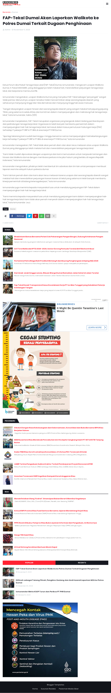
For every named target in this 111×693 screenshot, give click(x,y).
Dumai (15, 12)
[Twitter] (29, 216)
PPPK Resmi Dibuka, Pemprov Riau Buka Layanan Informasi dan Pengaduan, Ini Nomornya (55, 523)
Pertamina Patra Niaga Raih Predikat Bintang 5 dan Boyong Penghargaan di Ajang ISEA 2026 (56, 261)
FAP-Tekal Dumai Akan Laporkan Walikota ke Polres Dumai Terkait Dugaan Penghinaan (57, 569)
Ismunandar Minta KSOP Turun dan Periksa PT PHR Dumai (43, 591)
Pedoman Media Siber (69, 688)
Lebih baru (8, 222)
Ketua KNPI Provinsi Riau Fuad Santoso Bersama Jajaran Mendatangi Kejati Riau (51, 511)
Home (35, 688)
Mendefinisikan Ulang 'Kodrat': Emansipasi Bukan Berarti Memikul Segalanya (50, 498)
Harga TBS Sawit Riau (24, 535)
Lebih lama (102, 222)
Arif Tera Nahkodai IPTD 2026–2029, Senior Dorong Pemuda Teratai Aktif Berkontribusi (54, 249)
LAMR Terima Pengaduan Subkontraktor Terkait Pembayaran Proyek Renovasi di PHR (53, 464)
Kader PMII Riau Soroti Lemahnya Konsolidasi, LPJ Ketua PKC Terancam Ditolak (50, 452)
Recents (82, 562)
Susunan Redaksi (48, 688)
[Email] (47, 216)
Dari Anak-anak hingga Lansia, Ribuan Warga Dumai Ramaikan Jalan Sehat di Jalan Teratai (56, 273)
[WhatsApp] (41, 216)
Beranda (6, 12)
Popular (29, 562)
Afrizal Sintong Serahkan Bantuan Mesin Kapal (35, 547)
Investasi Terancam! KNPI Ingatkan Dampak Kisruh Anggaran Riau (44, 476)
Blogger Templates (55, 684)
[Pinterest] (35, 216)
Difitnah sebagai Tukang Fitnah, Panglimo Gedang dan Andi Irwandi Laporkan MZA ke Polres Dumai (60, 581)
